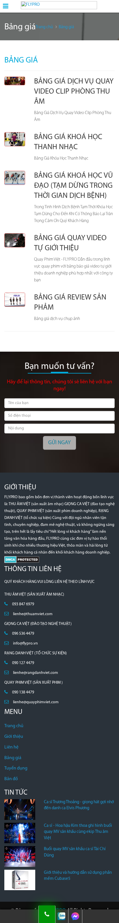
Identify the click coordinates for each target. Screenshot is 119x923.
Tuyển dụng (15, 768)
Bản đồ (11, 779)
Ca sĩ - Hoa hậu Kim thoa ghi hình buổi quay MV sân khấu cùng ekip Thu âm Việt (78, 832)
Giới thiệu (13, 736)
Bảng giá (12, 758)
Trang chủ (13, 726)
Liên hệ (11, 747)
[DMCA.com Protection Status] (21, 559)
